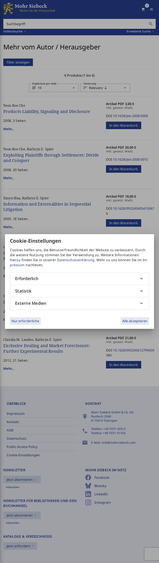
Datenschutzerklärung (76, 260)
